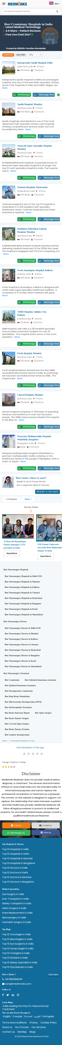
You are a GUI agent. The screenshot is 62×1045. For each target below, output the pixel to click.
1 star (24, 754)
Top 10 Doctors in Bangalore (18, 881)
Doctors (21, 55)
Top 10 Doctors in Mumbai (16, 877)
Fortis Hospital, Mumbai (29, 353)
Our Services (38, 1027)
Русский (28, 1016)
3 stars (33, 754)
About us (7, 1027)
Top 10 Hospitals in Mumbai (17, 858)
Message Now (46, 94)
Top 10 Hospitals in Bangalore (18, 863)
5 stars (42, 754)
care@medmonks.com (17, 983)
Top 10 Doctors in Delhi (15, 872)
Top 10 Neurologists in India (17, 939)
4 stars (37, 754)
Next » (28, 499)
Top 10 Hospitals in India (15, 849)
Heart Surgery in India (14, 908)
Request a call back (47, 491)
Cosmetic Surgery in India (16, 922)
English (7, 1016)
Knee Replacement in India (17, 912)
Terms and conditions (14, 1022)
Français (17, 1016)
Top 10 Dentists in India (15, 957)
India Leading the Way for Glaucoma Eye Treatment (25, 1007)
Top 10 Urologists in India (16, 953)
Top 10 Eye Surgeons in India (17, 943)
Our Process (22, 1027)
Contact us (8, 1031)
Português (48, 1016)
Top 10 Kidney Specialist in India (19, 962)
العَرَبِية (37, 1016)
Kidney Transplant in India (16, 903)
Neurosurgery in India (14, 917)
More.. (28, 129)
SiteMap (22, 1031)
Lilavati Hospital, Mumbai (30, 395)
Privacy (33, 1022)
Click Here (53, 974)
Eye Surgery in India (13, 894)
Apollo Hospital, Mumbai (29, 104)
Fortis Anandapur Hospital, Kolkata (35, 270)
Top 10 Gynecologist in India (17, 948)
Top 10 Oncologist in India (16, 934)
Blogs (32, 1031)
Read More (12, 553)
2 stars (29, 754)
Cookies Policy (49, 1022)
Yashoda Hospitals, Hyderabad (32, 187)
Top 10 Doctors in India (15, 867)
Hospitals (8, 55)
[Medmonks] (17, 3)
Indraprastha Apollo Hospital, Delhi (34, 63)
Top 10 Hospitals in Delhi (15, 853)
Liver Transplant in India (15, 898)
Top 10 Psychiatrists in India (17, 967)
